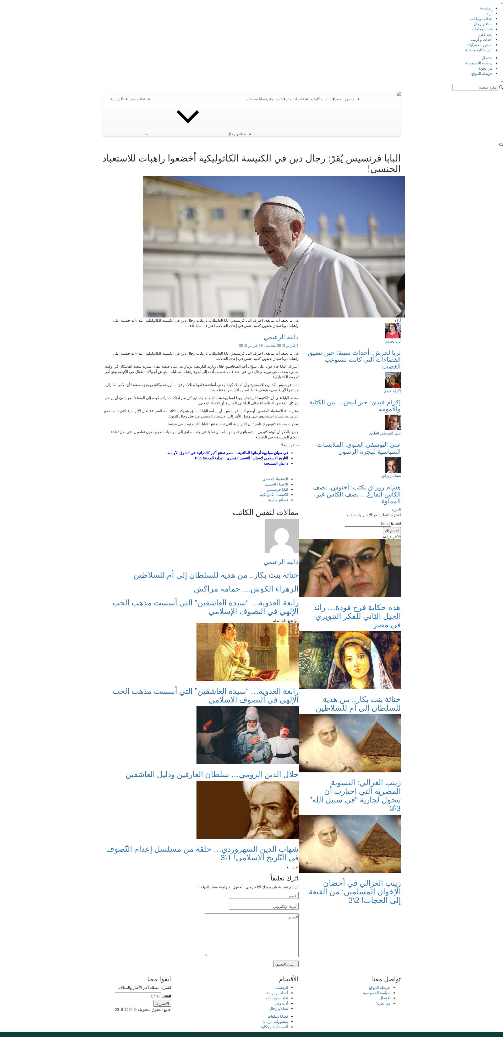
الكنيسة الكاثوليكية (274, 494)
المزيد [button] (396, 509)
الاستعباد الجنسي (275, 478)
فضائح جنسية (278, 499)
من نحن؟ (485, 68)
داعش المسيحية (276, 463)
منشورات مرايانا (480, 44)
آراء (490, 13)
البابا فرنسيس (277, 489)
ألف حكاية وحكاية (479, 49)
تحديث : (269, 345)
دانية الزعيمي (281, 336)
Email (396, 523)
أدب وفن (486, 34)
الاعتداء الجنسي (276, 484)
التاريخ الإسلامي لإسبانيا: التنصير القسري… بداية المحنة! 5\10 (241, 457)
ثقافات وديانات (481, 18)
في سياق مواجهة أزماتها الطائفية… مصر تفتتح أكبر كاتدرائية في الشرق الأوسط (227, 452)
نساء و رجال (483, 23)
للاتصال (487, 57)
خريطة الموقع (482, 73)
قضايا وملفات (482, 28)
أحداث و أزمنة (482, 39)
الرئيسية (486, 7)
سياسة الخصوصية (479, 62)
